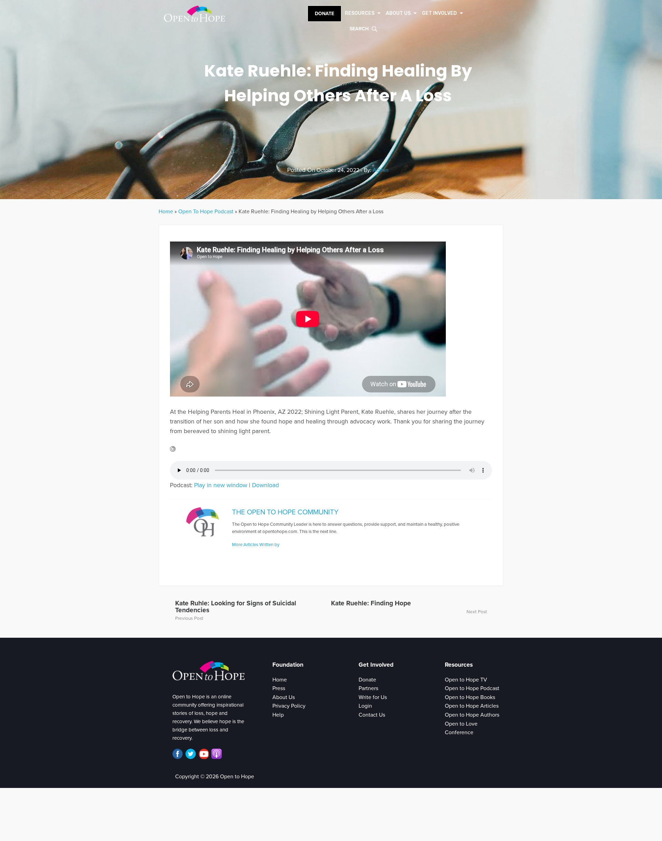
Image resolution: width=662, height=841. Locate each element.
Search (359, 29)
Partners (368, 688)
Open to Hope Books (470, 697)
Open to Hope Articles (472, 705)
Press (278, 688)
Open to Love (461, 723)
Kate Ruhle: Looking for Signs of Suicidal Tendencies (235, 606)
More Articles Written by (255, 544)
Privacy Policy (288, 705)
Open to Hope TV (466, 679)
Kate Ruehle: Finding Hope (371, 603)
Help (278, 714)
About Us (283, 697)
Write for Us (373, 697)
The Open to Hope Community (285, 512)
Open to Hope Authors (472, 714)
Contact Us (372, 714)
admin (381, 170)
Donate (324, 14)
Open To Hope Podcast (205, 211)
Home (166, 211)
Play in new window (220, 485)
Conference (459, 732)
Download (265, 485)
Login (365, 705)
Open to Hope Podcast (472, 688)
